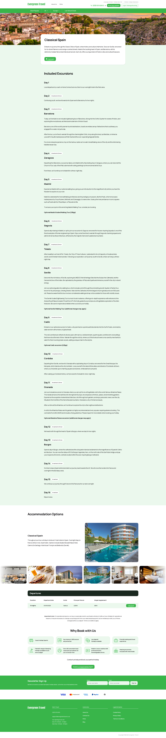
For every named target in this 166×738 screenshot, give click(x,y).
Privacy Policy (117, 715)
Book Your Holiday (113, 5)
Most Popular (34, 11)
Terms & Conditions (118, 719)
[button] (29, 575)
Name (88, 680)
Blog (84, 722)
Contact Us (86, 715)
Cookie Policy (117, 712)
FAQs (61, 4)
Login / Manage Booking (130, 5)
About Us (54, 4)
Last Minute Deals (70, 11)
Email (110, 680)
